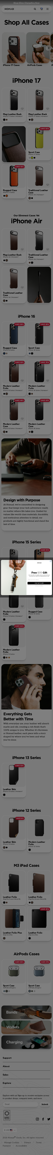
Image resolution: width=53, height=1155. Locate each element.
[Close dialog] (51, 561)
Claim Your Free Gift (39, 583)
